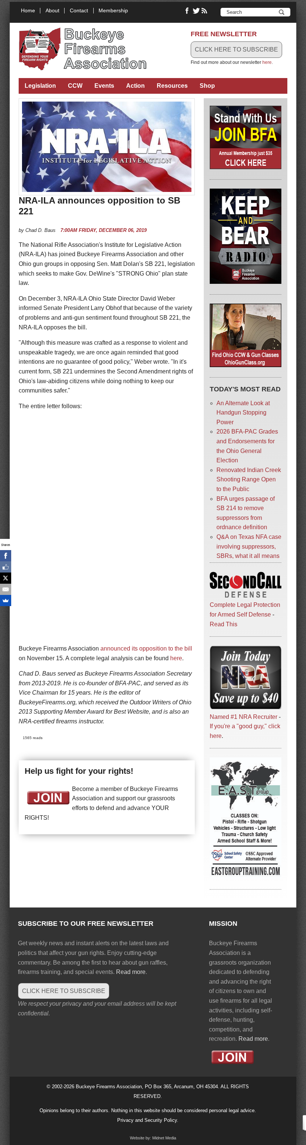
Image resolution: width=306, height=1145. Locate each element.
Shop (207, 86)
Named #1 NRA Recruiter (243, 717)
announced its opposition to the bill (146, 648)
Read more (131, 972)
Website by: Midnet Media (153, 1138)
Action (135, 86)
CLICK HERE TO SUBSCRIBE (236, 49)
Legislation (40, 86)
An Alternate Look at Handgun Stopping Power (243, 412)
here (267, 62)
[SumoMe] (5, 600)
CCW (75, 86)
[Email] (5, 589)
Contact (79, 10)
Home (28, 10)
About (52, 10)
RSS (205, 10)
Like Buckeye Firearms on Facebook (187, 10)
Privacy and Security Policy (147, 1120)
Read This (223, 624)
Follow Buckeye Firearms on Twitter (196, 10)
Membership (113, 10)
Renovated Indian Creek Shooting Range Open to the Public (248, 479)
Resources (172, 86)
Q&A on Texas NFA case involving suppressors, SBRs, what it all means (248, 546)
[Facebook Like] (5, 566)
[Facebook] (5, 555)
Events (104, 86)
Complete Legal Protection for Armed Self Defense (245, 610)
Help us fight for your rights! (79, 771)
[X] (5, 578)
